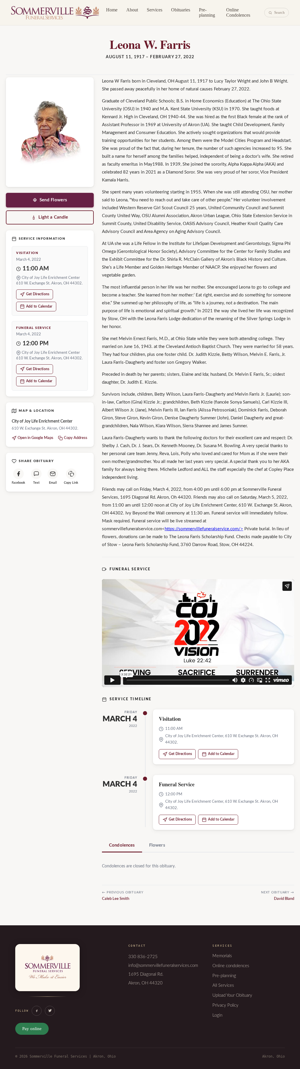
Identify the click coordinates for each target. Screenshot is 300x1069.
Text (36, 482)
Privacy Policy (225, 1005)
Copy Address (75, 438)
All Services (223, 986)
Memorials (222, 956)
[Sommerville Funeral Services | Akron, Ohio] (47, 973)
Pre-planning (207, 12)
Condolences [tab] (122, 845)
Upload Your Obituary (232, 995)
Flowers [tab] (157, 845)
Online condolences (230, 966)
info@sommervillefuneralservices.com (163, 965)
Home (111, 9)
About (132, 9)
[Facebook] (37, 1011)
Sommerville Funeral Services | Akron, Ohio (55, 12)
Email (53, 482)
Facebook (18, 482)
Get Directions (37, 294)
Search (279, 12)
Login (217, 1015)
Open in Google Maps (35, 438)
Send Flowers (53, 200)
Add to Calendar (39, 306)
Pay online (32, 1028)
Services (154, 9)
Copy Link (71, 482)
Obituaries (180, 9)
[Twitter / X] (50, 1011)
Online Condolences (238, 12)
